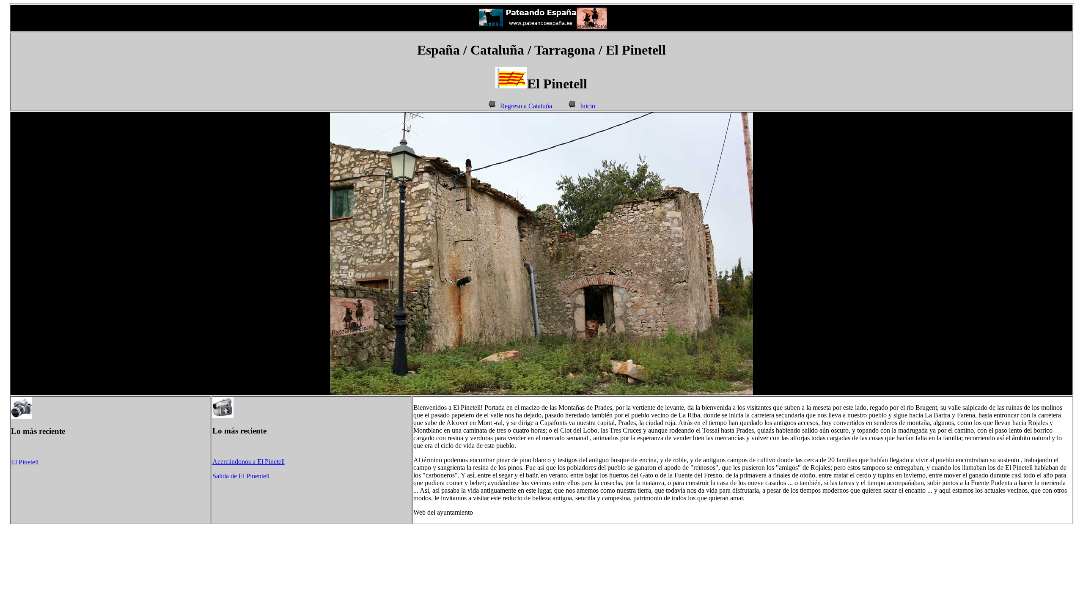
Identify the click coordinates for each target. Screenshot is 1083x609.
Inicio (587, 106)
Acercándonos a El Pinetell (248, 461)
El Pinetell (24, 462)
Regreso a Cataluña (526, 106)
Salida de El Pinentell (240, 476)
